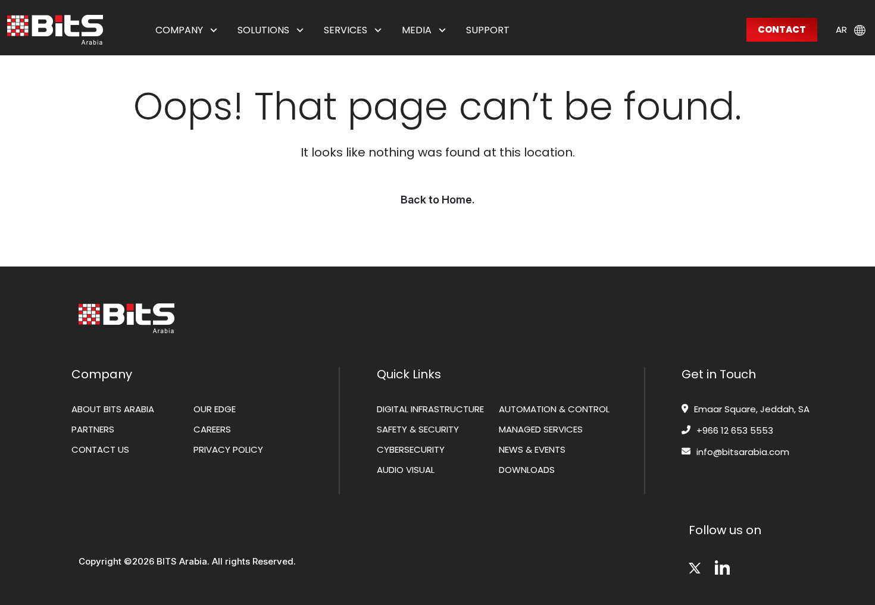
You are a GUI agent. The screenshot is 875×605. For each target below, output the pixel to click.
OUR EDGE (214, 409)
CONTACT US (100, 449)
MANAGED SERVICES (541, 429)
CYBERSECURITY (411, 449)
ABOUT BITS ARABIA (112, 409)
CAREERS (212, 429)
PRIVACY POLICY (228, 449)
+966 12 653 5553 (734, 430)
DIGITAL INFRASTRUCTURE (430, 409)
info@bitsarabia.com (742, 452)
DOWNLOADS (527, 469)
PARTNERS (92, 429)
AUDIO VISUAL (406, 469)
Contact (782, 29)
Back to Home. (438, 199)
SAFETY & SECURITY (418, 429)
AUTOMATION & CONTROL (554, 409)
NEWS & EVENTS (532, 449)
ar (841, 29)
